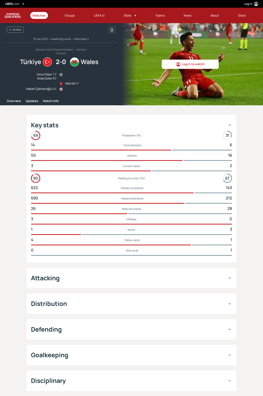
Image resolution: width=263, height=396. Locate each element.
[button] (130, 15)
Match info (51, 101)
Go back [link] (17, 29)
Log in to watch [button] (193, 64)
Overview (14, 101)
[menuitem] (44, 15)
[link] (39, 15)
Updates (32, 101)
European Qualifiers (13, 15)
